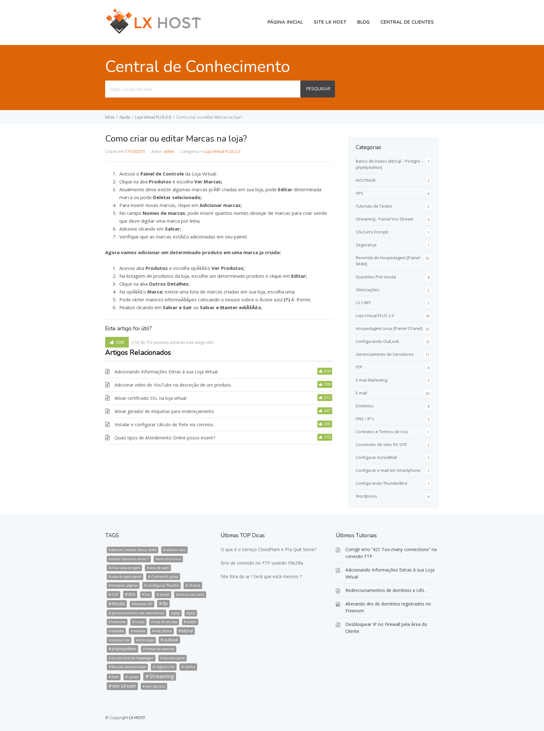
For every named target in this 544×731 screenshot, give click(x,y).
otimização (146, 640)
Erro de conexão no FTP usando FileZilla (262, 563)
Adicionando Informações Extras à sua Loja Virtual (166, 372)
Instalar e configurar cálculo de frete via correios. (164, 424)
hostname (118, 622)
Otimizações (367, 290)
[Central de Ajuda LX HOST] (154, 33)
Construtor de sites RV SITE (381, 444)
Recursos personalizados (128, 667)
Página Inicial (285, 22)
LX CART (363, 302)
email (164, 594)
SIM (120, 342)
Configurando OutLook (377, 341)
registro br (165, 666)
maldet (191, 622)
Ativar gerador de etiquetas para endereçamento (164, 411)
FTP (359, 367)
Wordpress (366, 496)
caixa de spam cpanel (126, 576)
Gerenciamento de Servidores (385, 354)
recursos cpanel (174, 658)
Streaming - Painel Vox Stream (384, 219)
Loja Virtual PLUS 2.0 (153, 117)
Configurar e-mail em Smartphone (388, 470)
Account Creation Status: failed (133, 550)
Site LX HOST (330, 22)
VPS (359, 193)
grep (176, 613)
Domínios (365, 406)
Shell (115, 677)
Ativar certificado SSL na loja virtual (150, 398)
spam (133, 676)
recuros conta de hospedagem (132, 658)
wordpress (155, 686)
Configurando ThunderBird (381, 483)
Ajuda (125, 117)
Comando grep (164, 576)
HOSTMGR (366, 180)
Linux (139, 621)
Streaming (162, 676)
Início (110, 117)
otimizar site (120, 640)
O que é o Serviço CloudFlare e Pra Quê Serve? (268, 549)
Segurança (366, 245)
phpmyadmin (124, 648)
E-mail (361, 393)
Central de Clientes (407, 22)
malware (139, 631)
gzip (192, 613)
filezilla (118, 603)
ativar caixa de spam (125, 568)
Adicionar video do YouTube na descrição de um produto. (173, 385)
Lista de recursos (165, 622)
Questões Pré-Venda (376, 277)
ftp (165, 603)
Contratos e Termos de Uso (382, 431)
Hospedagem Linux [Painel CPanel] (389, 328)
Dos (147, 594)
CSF (115, 594)
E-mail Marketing (371, 380)
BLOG (363, 22)
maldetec (117, 631)
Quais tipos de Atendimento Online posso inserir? (165, 438)
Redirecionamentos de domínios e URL (385, 590)
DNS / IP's (365, 418)
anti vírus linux (169, 559)
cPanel (194, 585)
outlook (171, 640)
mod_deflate (163, 631)
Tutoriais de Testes (374, 206)
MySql (187, 630)
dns (131, 594)
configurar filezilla (163, 585)
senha (189, 666)
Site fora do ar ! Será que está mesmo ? (261, 576)
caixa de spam (159, 568)
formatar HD (143, 604)
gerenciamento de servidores (138, 613)
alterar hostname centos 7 (130, 559)
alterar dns (176, 549)
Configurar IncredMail (376, 457)
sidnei (168, 151)
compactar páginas (124, 585)
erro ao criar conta (191, 594)
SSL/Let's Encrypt (372, 232)
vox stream (124, 686)
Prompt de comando (159, 649)
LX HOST (137, 717)
